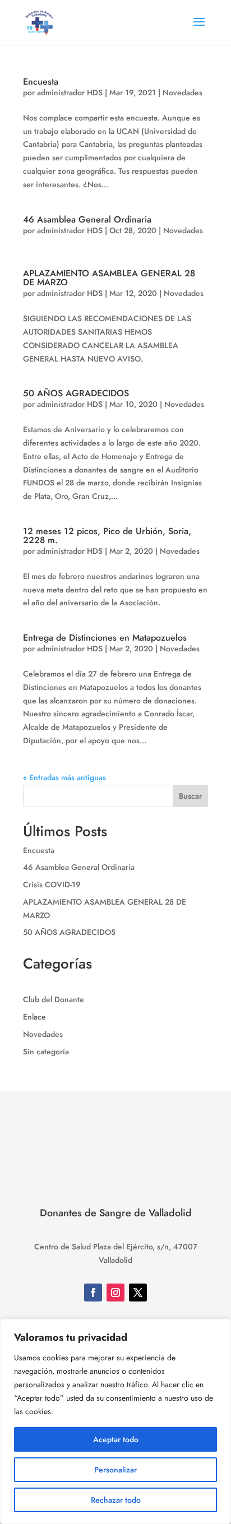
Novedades (182, 92)
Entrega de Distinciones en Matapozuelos (105, 637)
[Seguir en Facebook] (93, 1292)
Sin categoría (46, 1051)
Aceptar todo (115, 1439)
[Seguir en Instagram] (115, 1292)
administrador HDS (70, 92)
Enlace (34, 1016)
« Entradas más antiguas (64, 777)
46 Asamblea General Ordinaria (87, 219)
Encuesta (40, 81)
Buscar (190, 796)
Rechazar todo (116, 1500)
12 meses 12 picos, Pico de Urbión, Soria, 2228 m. (107, 535)
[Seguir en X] (138, 1292)
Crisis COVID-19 (52, 884)
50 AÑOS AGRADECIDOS (76, 393)
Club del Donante (53, 999)
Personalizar (115, 1469)
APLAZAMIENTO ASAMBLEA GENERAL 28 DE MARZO (109, 278)
